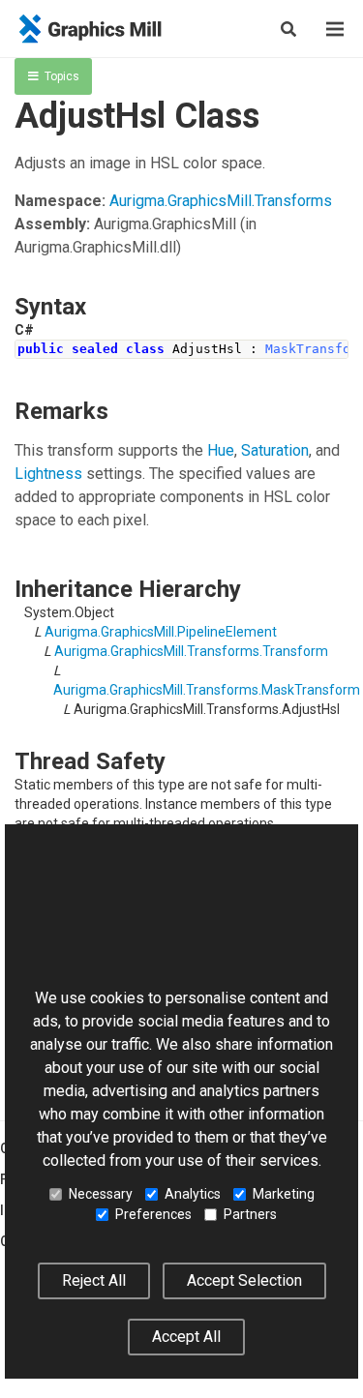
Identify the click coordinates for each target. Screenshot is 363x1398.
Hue (220, 450)
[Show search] (288, 29)
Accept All (186, 1336)
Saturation (275, 450)
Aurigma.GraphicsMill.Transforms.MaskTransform (206, 690)
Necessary (101, 1194)
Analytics (193, 1194)
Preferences (153, 1214)
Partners (250, 1214)
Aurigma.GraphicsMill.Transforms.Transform (191, 651)
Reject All (94, 1280)
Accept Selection (244, 1280)
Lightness (48, 473)
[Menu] (335, 29)
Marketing (284, 1194)
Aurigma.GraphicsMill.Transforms (220, 201)
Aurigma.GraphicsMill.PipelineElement (161, 632)
